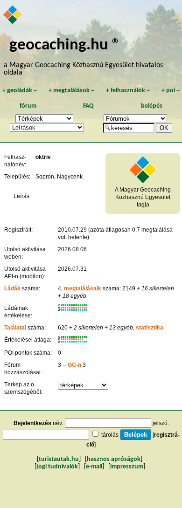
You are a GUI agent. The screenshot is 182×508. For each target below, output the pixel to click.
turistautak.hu (59, 459)
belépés (151, 106)
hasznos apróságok (113, 459)
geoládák (19, 91)
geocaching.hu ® (64, 45)
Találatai (15, 327)
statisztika (149, 327)
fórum (28, 106)
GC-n (74, 365)
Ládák (12, 288)
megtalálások (71, 91)
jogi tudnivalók (57, 467)
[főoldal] (13, 15)
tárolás (110, 435)
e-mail (94, 467)
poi (170, 91)
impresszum (126, 467)
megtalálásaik (82, 288)
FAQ (88, 106)
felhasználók (128, 91)
